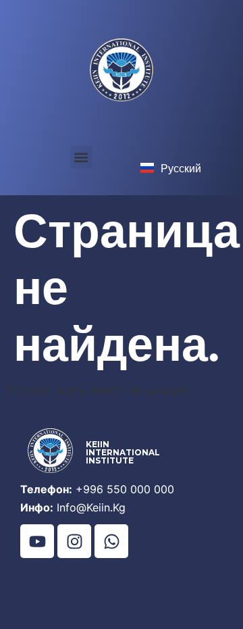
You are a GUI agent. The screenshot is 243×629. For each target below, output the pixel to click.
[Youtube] (37, 541)
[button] (81, 157)
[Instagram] (74, 541)
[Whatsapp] (111, 541)
